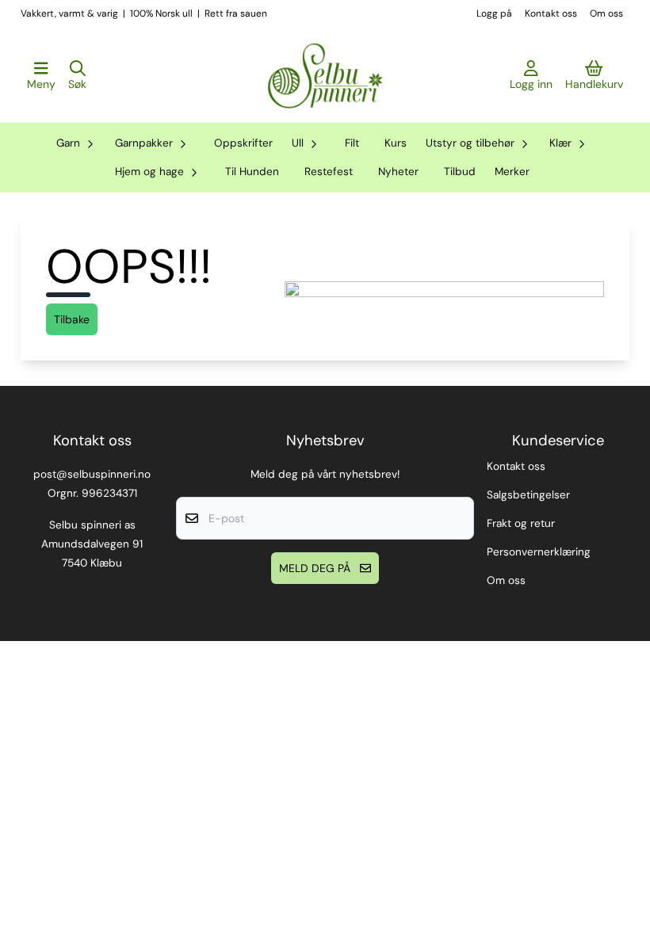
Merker (512, 171)
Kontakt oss (551, 13)
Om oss (606, 13)
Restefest (328, 171)
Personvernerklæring (539, 552)
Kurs (395, 143)
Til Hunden (252, 171)
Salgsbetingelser (528, 495)
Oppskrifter (243, 143)
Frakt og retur (521, 523)
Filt (352, 143)
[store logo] (325, 76)
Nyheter (398, 171)
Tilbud (460, 171)
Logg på (494, 13)
